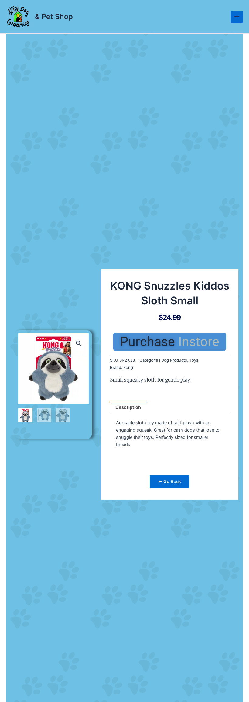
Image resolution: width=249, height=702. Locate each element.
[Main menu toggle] (237, 17)
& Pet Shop (54, 16)
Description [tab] (128, 407)
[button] (78, 343)
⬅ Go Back (169, 481)
